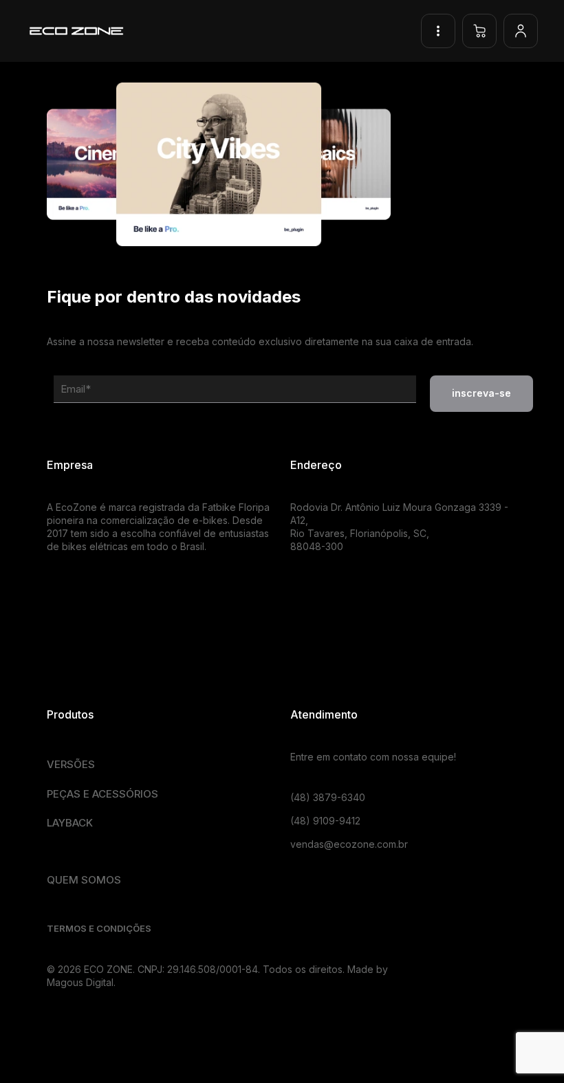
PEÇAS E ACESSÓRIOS (102, 793)
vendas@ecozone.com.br (349, 844)
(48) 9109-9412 (325, 821)
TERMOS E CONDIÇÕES (99, 928)
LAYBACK (70, 822)
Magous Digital (80, 982)
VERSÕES (71, 764)
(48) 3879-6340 (327, 797)
